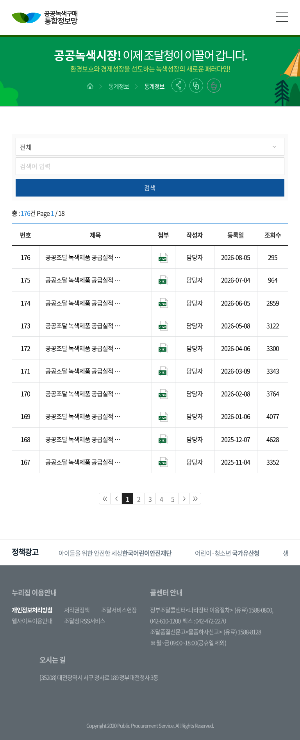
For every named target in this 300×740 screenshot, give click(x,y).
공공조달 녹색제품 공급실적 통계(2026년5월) (85, 302)
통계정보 (119, 86)
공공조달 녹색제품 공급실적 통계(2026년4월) (85, 325)
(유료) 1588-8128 (242, 631)
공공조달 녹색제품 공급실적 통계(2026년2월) (85, 370)
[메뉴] (282, 17)
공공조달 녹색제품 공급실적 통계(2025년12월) (85, 416)
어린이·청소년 (227, 553)
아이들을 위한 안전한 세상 (115, 553)
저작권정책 (76, 610)
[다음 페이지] (184, 498)
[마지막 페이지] (195, 498)
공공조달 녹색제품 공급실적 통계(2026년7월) (85, 257)
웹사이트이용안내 (32, 621)
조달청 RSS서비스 (84, 621)
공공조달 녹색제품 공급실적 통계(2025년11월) (85, 439)
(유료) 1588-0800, (253, 610)
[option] (115, 552)
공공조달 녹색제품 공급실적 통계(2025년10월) (85, 462)
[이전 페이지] (116, 498)
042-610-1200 (165, 621)
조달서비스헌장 (119, 610)
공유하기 (178, 85)
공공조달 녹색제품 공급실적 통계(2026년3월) (85, 348)
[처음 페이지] (105, 498)
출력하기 (214, 86)
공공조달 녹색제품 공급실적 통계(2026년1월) (85, 393)
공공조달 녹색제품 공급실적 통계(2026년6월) (85, 279)
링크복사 (196, 86)
